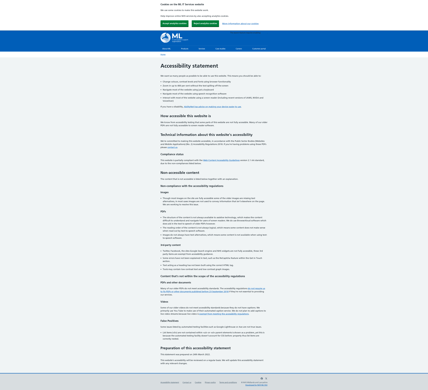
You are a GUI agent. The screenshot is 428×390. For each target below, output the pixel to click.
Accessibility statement (169, 382)
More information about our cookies (240, 23)
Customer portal (259, 49)
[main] (214, 215)
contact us (172, 147)
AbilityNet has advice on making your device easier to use (212, 106)
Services (202, 49)
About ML (166, 49)
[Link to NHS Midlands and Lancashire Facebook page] (261, 378)
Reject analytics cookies (205, 23)
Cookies (198, 382)
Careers (239, 49)
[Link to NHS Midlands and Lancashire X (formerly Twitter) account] (266, 378)
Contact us (187, 382)
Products (184, 49)
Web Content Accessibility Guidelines (221, 160)
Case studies (220, 49)
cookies (264, 33)
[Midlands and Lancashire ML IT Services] (174, 38)
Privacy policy (210, 382)
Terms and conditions (228, 382)
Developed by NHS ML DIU (256, 385)
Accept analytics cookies (174, 23)
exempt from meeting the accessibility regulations (224, 314)
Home (163, 54)
